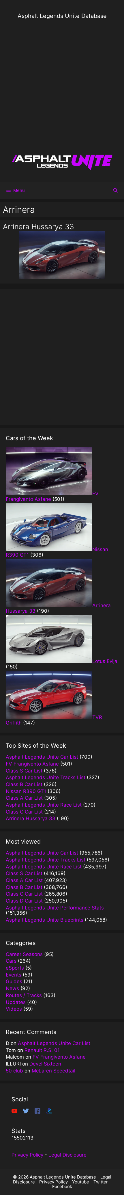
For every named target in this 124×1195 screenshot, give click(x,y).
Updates (16, 1002)
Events (13, 975)
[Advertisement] (62, 87)
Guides (14, 981)
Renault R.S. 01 (42, 1050)
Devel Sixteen (45, 1064)
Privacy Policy (27, 1155)
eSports (15, 968)
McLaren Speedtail (53, 1071)
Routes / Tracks (24, 995)
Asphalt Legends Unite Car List (54, 1043)
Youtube (80, 1182)
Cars (11, 961)
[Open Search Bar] (115, 190)
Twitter (100, 1182)
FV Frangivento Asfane (59, 1057)
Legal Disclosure (67, 1155)
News (12, 988)
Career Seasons (24, 954)
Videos (14, 1009)
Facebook (62, 1186)
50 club (14, 1071)
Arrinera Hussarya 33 (38, 226)
